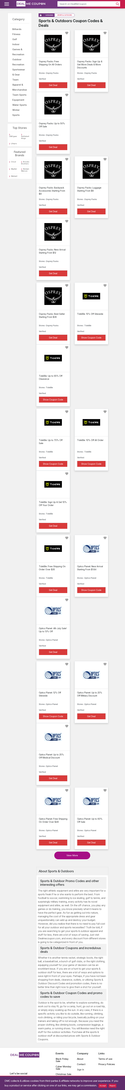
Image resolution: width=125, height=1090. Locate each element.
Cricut (13, 162)
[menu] (7, 4)
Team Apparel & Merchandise (19, 84)
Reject (112, 1085)
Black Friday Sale (62, 1060)
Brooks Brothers (25, 163)
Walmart (14, 176)
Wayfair (14, 169)
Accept (103, 1085)
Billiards (16, 29)
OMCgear (13, 136)
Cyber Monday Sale (63, 1067)
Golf (14, 39)
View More (72, 855)
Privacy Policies (106, 1064)
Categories (49, 15)
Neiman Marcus (25, 170)
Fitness (16, 34)
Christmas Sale (63, 1074)
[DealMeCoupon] (24, 1056)
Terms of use (105, 1058)
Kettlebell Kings (25, 137)
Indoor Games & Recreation (18, 49)
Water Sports (19, 104)
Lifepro (14, 143)
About (80, 1058)
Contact (81, 1064)
